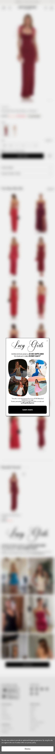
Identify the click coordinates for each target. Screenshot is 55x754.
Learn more (28, 409)
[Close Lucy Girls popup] (47, 340)
